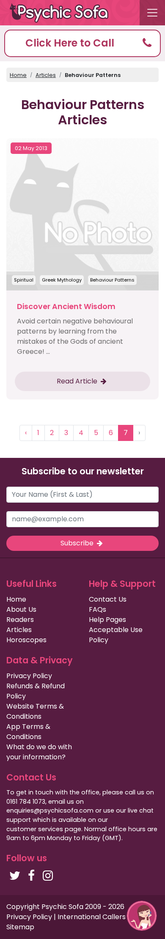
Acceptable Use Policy (116, 635)
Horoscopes (26, 640)
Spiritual (23, 279)
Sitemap (20, 927)
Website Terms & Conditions (35, 711)
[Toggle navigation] (152, 12)
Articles (46, 75)
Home (18, 75)
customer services (34, 829)
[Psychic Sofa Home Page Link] (63, 13)
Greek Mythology (62, 279)
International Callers (92, 917)
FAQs (97, 609)
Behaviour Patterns (112, 279)
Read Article (78, 381)
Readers (20, 619)
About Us (21, 609)
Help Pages (107, 619)
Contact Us (107, 599)
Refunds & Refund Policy (35, 691)
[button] (82, 43)
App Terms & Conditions (28, 732)
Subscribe (77, 543)
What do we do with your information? (39, 752)
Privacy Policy (29, 676)
